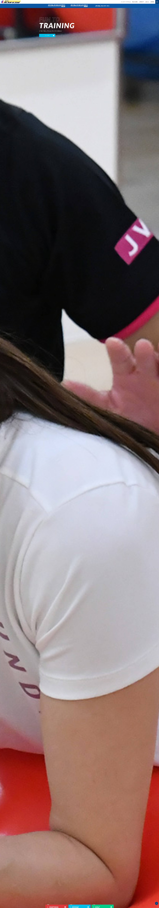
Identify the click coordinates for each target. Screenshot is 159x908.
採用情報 (152, 1)
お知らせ (147, 1)
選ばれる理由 (135, 1)
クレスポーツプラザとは (126, 1)
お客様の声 (141, 1)
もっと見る (47, 35)
